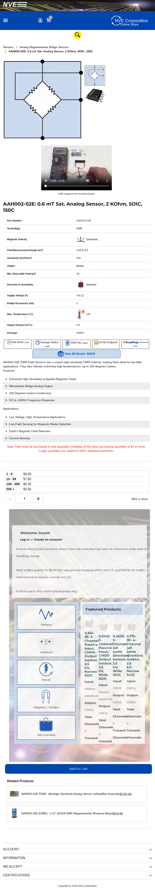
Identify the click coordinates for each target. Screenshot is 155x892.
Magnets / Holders (46, 707)
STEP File (79, 342)
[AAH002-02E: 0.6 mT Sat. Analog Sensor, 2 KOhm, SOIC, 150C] (95, 75)
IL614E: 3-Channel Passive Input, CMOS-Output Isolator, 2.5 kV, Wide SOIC (104, 657)
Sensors (46, 624)
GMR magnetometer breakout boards (76, 194)
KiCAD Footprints (108, 342)
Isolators (46, 652)
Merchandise (46, 735)
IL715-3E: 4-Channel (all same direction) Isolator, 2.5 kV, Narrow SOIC (132, 655)
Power (46, 680)
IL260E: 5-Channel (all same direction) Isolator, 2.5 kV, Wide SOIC (118, 655)
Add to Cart (78, 769)
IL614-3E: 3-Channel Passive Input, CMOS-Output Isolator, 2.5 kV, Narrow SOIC (90, 654)
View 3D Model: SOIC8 (79, 353)
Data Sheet (19, 342)
